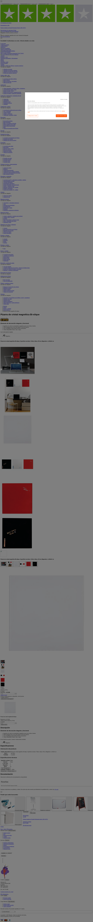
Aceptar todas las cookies (61, 115)
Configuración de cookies (32, 115)
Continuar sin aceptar (63, 99)
